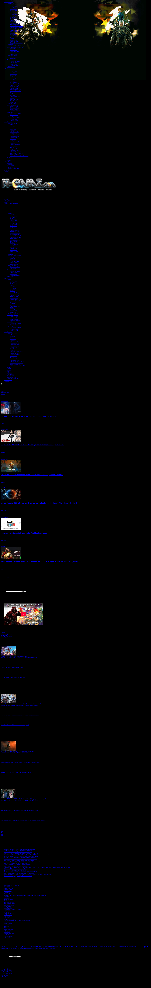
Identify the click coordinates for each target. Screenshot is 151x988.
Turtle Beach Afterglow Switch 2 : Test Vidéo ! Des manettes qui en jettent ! (19, 810)
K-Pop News (13, 64)
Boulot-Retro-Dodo (9, 888)
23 (7, 973)
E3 (10, 127)
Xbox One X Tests (14, 85)
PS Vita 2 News (14, 14)
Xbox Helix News (14, 20)
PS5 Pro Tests (13, 71)
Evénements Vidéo (11, 167)
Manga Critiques (14, 109)
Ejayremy (6, 896)
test (23, 948)
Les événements (8, 122)
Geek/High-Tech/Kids (12, 103)
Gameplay (12, 130)
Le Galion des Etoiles (9, 919)
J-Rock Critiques (14, 120)
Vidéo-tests (9, 163)
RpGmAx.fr (7, 932)
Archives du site (5, 956)
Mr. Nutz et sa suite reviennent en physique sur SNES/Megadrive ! (20, 857)
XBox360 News (14, 34)
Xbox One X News (15, 23)
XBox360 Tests (14, 88)
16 (7, 971)
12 (1, 971)
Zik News (9, 60)
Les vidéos (6, 161)
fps (16, 946)
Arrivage (6, 199)
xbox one (48, 948)
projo (146, 946)
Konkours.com (7, 910)
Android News (13, 38)
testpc (28, 948)
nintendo (117, 946)
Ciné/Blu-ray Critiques (15, 113)
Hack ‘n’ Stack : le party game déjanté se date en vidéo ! (18, 876)
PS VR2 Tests (13, 74)
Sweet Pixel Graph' (8, 936)
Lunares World (7, 922)
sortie (9, 948)
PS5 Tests (12, 72)
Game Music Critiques (15, 117)
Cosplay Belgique (8, 892)
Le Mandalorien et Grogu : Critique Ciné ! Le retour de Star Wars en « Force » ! (20, 762)
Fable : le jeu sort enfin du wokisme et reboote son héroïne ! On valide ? (21, 853)
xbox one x (53, 948)
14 (4, 971)
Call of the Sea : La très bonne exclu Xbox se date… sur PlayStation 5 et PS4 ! (32, 475)
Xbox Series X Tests (15, 84)
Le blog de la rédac (8, 200)
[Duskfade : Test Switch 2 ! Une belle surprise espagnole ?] (8, 655)
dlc (14, 946)
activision (2, 946)
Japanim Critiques (14, 108)
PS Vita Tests (13, 82)
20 (3, 973)
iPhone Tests (13, 102)
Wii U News (13, 35)
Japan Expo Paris (14, 136)
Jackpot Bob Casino (9, 905)
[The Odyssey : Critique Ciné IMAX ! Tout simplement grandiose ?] (8, 750)
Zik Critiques (10, 116)
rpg (5, 948)
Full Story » (4, 423)
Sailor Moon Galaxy (9, 933)
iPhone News (13, 40)
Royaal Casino (7, 930)
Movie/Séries (10, 112)
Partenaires (6, 202)
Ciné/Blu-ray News (15, 57)
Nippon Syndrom (8, 926)
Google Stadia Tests (15, 96)
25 (11, 973)
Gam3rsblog (7, 898)
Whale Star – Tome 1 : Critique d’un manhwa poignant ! (15, 725)
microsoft (26, 946)
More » (2, 831)
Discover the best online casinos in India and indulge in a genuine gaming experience (25, 895)
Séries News (13, 58)
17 (9, 971)
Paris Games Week (14, 150)
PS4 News (12, 11)
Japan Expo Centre (15, 134)
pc (129, 946)
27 (3, 975)
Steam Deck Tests (14, 99)
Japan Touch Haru (14, 143)
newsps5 (83, 946)
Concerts (9, 158)
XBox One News (14, 24)
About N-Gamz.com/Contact (11, 203)
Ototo (5, 927)
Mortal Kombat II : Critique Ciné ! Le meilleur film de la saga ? (16, 772)
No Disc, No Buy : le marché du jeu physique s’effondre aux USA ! (21, 871)
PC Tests (12, 98)
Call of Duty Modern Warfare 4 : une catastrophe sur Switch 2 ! (19, 849)
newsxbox (95, 946)
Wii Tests (12, 93)
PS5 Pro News (13, 6)
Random (3, 394)
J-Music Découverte (15, 65)
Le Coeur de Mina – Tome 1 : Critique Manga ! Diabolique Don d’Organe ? (19, 705)
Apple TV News (14, 41)
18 (11, 971)
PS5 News (12, 7)
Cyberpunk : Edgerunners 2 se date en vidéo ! (15, 869)
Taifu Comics (7, 937)
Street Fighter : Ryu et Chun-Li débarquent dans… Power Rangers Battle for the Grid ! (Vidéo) (39, 561)
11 (10, 970)
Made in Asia (13, 146)
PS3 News (12, 33)
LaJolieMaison (7, 916)
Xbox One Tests (14, 86)
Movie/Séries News (12, 55)
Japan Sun (12, 140)
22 (6, 973)
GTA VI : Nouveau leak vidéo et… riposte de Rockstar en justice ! (20, 859)
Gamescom (13, 129)
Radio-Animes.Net (8, 929)
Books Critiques (14, 106)
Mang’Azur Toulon (15, 149)
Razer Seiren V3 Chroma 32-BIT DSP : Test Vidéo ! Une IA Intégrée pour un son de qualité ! (24, 799)
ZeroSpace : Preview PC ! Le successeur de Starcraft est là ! (19, 850)
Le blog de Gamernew (9, 917)
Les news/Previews (8, 2)
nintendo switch (122, 946)
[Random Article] (5, 384)
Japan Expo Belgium (15, 133)
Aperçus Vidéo (10, 165)
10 (9, 970)
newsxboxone (103, 946)
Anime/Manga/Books (12, 105)
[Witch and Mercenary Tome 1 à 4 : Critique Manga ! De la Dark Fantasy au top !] (8, 702)
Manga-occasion (8, 923)
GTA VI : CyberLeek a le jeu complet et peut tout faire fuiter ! (19, 873)
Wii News (12, 37)
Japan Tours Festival (15, 144)
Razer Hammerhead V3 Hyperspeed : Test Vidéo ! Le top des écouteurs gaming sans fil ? (23, 820)
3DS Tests (12, 95)
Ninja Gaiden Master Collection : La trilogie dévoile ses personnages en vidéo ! (32, 445)
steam (21, 948)
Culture (9, 160)
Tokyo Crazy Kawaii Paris (16, 153)
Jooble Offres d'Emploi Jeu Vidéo (12, 909)
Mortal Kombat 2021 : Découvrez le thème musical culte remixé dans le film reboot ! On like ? (39, 503)
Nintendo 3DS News (15, 28)
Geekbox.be (7, 900)
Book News (13, 48)
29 (6, 975)
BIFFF (11, 125)
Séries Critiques (14, 115)
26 (1, 975)
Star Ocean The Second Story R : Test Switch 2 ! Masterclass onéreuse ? (19, 657)
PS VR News (13, 13)
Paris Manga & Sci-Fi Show (17, 151)
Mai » (6, 976)
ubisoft (43, 948)
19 (1, 973)
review (2, 948)
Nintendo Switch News (16, 27)
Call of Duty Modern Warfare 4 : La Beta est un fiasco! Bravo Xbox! (21, 856)
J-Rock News (13, 62)
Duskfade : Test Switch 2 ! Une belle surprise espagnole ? (15, 656)
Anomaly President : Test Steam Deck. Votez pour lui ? (14, 677)
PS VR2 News (13, 9)
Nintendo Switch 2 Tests (16, 89)
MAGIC (12, 147)
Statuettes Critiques (15, 110)
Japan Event (13, 139)
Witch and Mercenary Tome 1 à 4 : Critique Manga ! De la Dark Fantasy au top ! (21, 703)
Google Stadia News (15, 30)
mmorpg (29, 946)
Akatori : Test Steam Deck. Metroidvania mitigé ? (13, 667)
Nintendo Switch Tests (15, 91)
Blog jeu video (7, 886)
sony (7, 948)
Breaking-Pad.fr (8, 889)
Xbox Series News (14, 21)
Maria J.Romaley (8, 925)
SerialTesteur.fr (7, 934)
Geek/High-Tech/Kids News (14, 45)
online (127, 946)
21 (4, 973)
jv (22, 946)
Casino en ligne (7, 891)
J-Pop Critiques (14, 119)
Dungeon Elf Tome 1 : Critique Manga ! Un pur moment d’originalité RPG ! (20, 715)
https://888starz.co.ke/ (9, 903)
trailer (36, 948)
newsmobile (46, 946)
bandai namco (7, 946)
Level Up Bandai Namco (16, 141)
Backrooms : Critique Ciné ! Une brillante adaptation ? (14, 752)
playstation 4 (133, 946)
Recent (2, 391)
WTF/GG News (11, 67)
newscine (33, 946)
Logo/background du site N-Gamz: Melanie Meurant (17, 920)
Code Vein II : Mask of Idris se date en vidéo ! (15, 866)
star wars (17, 948)
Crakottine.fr (7, 893)
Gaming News (10, 3)
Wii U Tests (13, 92)
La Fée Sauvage (8, 915)
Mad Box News (14, 31)
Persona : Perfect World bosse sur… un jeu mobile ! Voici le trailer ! (28, 416)
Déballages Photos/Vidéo (13, 168)
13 (3, 971)
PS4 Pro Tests (13, 75)
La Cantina (6, 912)
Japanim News (13, 50)
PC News (12, 17)
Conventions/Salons (12, 123)
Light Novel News (14, 51)
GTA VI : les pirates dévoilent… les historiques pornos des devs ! (20, 870)
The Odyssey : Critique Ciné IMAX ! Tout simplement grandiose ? (17, 751)
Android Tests (13, 100)
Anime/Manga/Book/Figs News (15, 47)
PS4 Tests (12, 76)
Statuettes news (14, 54)
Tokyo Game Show (15, 154)
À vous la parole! (8, 170)
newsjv (39, 946)
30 (7, 975)
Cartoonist (12, 126)
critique (11, 946)
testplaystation (32, 948)
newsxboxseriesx (111, 946)
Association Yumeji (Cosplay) (11, 885)
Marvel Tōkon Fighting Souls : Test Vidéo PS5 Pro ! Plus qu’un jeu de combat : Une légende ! (27, 874)
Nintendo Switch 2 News (16, 26)
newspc (60, 946)
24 (9, 973)
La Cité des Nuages (9, 913)
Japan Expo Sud (14, 137)
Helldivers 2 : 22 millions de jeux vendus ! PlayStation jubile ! (19, 860)
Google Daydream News (16, 43)
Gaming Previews (11, 44)
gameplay (19, 946)
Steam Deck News (14, 19)
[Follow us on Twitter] (1, 395)
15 (6, 971)
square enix (13, 948)
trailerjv (40, 948)
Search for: (3, 591)
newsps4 (77, 946)
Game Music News (15, 61)
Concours (6, 171)
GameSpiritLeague (8, 899)
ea (15, 946)
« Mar (2, 976)
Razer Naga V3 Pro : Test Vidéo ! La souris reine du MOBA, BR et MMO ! (20, 800)
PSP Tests (12, 81)
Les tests (6, 68)
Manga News (13, 52)
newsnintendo (53, 946)
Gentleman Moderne (9, 902)
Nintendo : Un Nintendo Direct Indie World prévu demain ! (24, 533)
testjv (25, 948)
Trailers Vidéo (10, 164)
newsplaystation (68, 946)
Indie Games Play (14, 132)
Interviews (9, 157)
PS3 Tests (12, 79)
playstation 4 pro (141, 946)
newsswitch (88, 946)
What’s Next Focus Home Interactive (19, 156)
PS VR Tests (13, 78)
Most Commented (5, 392)
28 (4, 975)
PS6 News (12, 4)
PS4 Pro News (13, 10)
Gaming (9, 69)
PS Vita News (13, 16)
